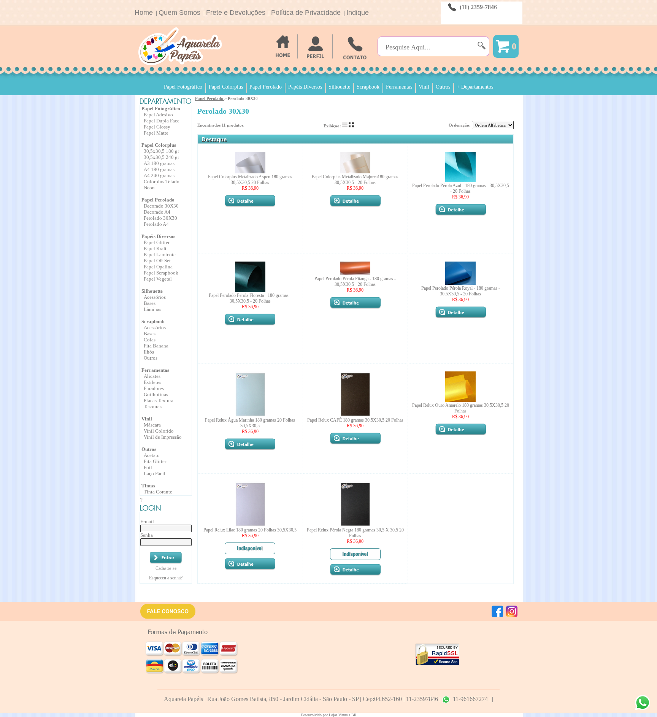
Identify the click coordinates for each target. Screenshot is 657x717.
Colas (150, 340)
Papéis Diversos (305, 87)
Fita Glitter (155, 461)
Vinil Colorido (159, 431)
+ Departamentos (475, 87)
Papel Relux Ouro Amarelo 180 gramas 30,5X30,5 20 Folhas (460, 408)
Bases (150, 303)
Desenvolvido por (315, 715)
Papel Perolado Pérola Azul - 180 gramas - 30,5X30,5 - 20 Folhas (460, 188)
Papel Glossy (157, 127)
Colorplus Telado (161, 181)
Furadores (154, 388)
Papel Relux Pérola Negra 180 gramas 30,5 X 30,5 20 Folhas (355, 532)
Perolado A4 (156, 224)
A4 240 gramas (159, 175)
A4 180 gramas (159, 169)
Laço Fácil (154, 473)
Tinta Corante (158, 492)
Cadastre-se (166, 568)
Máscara (152, 425)
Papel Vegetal (158, 279)
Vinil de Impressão (163, 437)
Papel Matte (156, 133)
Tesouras (153, 406)
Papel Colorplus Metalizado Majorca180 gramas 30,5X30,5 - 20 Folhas (355, 179)
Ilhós (149, 352)
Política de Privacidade (306, 12)
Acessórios (155, 297)
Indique (357, 12)
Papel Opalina (158, 267)
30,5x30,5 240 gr (161, 157)
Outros (443, 87)
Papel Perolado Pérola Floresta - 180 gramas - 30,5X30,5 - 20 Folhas (250, 298)
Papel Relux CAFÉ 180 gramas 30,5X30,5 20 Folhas (355, 420)
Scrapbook (368, 87)
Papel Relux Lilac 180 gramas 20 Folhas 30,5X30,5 (250, 530)
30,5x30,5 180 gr (161, 151)
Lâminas (152, 309)
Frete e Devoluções (235, 12)
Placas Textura (158, 400)
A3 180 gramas (159, 163)
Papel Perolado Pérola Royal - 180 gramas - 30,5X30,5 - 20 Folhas (460, 291)
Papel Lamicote (160, 254)
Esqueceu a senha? (165, 578)
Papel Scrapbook (161, 273)
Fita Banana (156, 346)
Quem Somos (179, 12)
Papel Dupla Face (161, 121)
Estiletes (152, 382)
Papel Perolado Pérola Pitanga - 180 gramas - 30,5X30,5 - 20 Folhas (355, 281)
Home (144, 12)
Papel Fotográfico (183, 87)
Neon (149, 187)
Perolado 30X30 (160, 218)
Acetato (152, 455)
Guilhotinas (156, 394)
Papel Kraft (155, 248)
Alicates (152, 376)
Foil (148, 467)
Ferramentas (399, 87)
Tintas (148, 486)
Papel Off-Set (157, 260)
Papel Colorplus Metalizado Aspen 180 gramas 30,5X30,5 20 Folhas (250, 179)
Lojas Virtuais (340, 715)
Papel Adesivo (158, 114)
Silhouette (339, 87)
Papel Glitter (157, 242)
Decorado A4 (157, 212)
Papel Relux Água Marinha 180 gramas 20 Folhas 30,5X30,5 (250, 422)
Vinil (424, 87)
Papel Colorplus (226, 87)
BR (354, 715)
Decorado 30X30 (161, 206)
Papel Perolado (265, 87)
